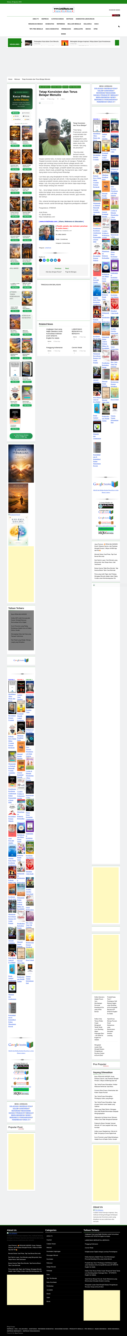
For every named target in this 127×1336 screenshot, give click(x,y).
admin (42, 99)
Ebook (88, 29)
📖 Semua (15, 113)
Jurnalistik (78, 29)
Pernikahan (66, 29)
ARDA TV (36, 19)
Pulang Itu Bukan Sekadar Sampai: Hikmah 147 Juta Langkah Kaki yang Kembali (105, 1125)
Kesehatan (49, 24)
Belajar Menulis (74, 24)
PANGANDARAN (26, 1117)
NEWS (28, 1115)
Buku (96, 24)
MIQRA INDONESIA (18, 1115)
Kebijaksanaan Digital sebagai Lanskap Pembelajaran (101, 1251)
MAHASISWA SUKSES (61, 1329)
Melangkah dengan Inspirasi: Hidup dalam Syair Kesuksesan (90, 41)
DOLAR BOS (14, 1106)
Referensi (61, 24)
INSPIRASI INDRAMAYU (14, 1331)
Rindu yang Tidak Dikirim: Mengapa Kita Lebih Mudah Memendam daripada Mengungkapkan (106, 1111)
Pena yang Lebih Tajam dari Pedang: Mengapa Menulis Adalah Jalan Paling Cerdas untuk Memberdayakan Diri (105, 576)
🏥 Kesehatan (26, 113)
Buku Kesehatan (52, 29)
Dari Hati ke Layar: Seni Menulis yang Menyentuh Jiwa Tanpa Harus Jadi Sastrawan (105, 562)
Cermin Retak (77, 348)
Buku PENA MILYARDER (19, 614)
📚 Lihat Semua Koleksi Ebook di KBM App (21, 436)
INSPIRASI (23, 1106)
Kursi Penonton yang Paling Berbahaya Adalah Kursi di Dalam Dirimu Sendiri (21, 628)
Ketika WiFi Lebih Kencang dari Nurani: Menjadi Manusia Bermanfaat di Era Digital (20, 620)
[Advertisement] (63, 62)
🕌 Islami (26, 119)
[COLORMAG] (98, 1210)
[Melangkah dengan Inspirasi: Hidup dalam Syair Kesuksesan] (64, 43)
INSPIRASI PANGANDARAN (31, 1331)
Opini (95, 29)
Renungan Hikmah (35, 24)
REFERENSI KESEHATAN (46, 1329)
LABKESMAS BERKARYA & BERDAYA (77, 331)
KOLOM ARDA (23, 1329)
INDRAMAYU (14, 1117)
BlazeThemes (19, 1333)
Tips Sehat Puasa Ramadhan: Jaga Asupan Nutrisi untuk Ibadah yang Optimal (105, 1104)
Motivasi (69, 19)
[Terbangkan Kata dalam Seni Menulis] (28, 43)
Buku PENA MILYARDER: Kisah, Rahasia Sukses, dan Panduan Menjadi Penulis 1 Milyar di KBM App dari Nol (106, 1078)
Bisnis (63, 34)
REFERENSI (16, 1111)
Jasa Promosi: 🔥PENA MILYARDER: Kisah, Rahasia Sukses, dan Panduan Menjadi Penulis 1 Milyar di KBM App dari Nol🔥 (25, 1247)
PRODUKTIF (20, 1113)
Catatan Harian (57, 19)
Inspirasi (45, 19)
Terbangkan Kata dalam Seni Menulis (46, 41)
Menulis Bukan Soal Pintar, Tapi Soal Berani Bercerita (24, 1253)
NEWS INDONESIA (113, 1329)
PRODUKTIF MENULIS (76, 1329)
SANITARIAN (24, 1108)
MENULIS (29, 1113)
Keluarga (88, 24)
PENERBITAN (17, 1119)
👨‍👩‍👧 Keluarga (26, 116)
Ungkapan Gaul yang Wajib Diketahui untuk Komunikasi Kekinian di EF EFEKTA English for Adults (54, 333)
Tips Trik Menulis (36, 29)
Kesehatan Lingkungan (85, 19)
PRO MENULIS (89, 1329)
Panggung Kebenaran (54, 348)
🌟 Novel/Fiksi (16, 119)
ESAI (30, 1106)
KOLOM (15, 1108)
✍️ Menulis (16, 116)
